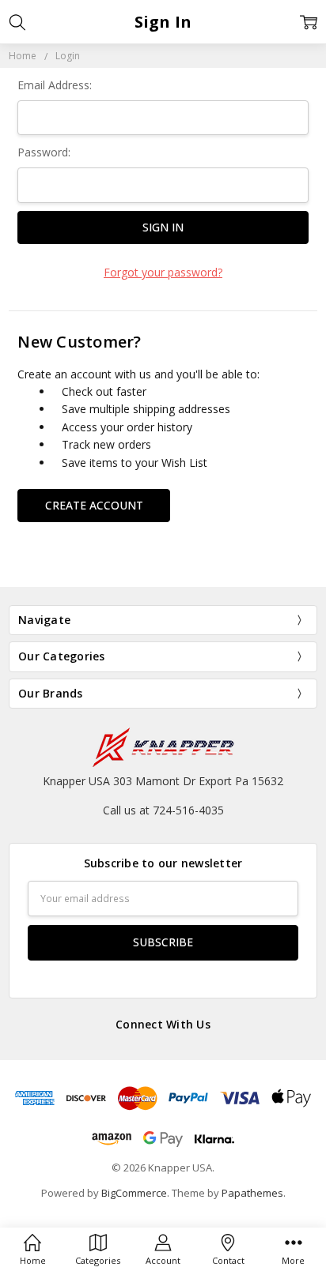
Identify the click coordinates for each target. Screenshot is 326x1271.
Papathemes (252, 1193)
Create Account (94, 505)
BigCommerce (134, 1193)
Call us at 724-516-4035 (163, 810)
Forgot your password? (163, 272)
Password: (43, 152)
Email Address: (54, 84)
